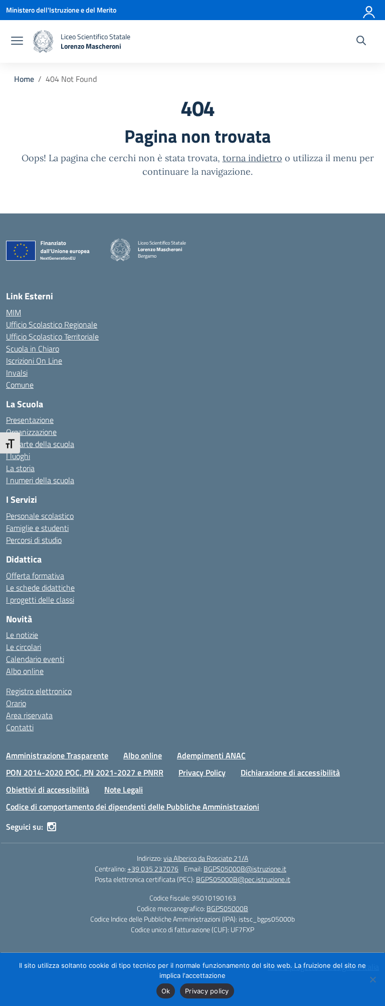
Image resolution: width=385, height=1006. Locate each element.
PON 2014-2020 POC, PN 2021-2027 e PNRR (84, 772)
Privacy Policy (202, 772)
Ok (165, 991)
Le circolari (23, 647)
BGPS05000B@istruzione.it (245, 868)
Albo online (25, 671)
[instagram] (51, 826)
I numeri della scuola (40, 480)
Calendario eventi (35, 659)
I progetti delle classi (40, 600)
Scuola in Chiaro (32, 349)
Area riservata (29, 715)
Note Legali (123, 790)
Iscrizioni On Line (34, 361)
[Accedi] (369, 10)
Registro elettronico (39, 691)
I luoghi (18, 456)
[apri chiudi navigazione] (17, 42)
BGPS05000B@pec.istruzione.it (243, 879)
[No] (372, 979)
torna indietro (252, 158)
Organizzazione (31, 432)
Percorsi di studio (34, 540)
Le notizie (22, 635)
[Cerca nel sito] (361, 41)
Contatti (20, 727)
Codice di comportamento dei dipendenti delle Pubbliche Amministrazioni (132, 807)
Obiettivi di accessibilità (47, 790)
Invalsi (17, 373)
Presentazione (30, 420)
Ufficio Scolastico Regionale (51, 324)
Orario (16, 703)
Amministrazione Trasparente (57, 755)
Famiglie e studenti (37, 528)
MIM (13, 312)
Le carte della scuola (40, 444)
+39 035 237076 (152, 868)
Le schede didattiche (40, 588)
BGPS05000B (227, 908)
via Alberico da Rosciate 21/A (205, 858)
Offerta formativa (35, 576)
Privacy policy (207, 991)
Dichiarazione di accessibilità (290, 772)
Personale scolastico (40, 516)
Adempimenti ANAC (211, 755)
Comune (20, 385)
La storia (20, 468)
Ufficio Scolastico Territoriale (52, 336)
